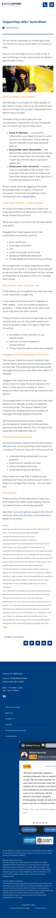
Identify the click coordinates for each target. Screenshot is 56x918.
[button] (51, 4)
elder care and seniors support (24, 512)
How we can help (12, 707)
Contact (8, 724)
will (6, 294)
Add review (30, 830)
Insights (8, 719)
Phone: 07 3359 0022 (13, 673)
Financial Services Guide (15, 730)
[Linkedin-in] (4, 696)
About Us (9, 713)
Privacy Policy (11, 736)
